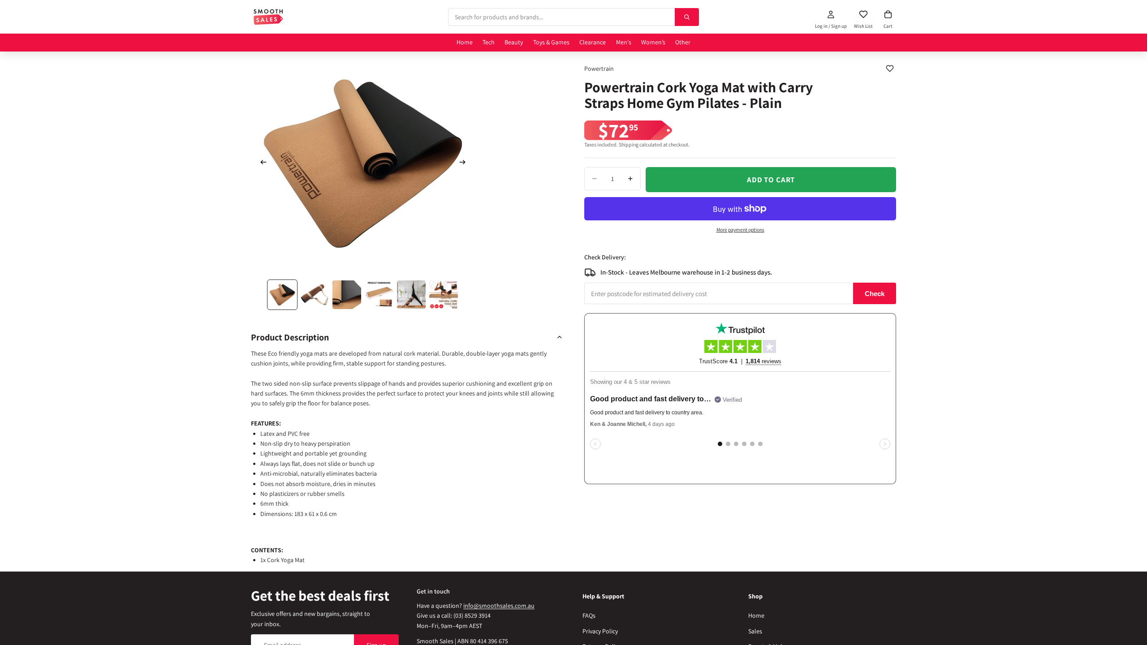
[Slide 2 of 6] (314, 294)
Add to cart (771, 180)
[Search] (687, 17)
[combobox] (561, 17)
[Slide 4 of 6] (379, 294)
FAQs (588, 615)
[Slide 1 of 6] (282, 294)
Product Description (290, 337)
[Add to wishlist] (890, 68)
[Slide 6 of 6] (443, 294)
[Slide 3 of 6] (346, 294)
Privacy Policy (600, 631)
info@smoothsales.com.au (499, 606)
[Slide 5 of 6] (411, 294)
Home (756, 615)
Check (874, 293)
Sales (755, 631)
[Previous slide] (261, 163)
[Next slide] (465, 163)
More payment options (740, 229)
